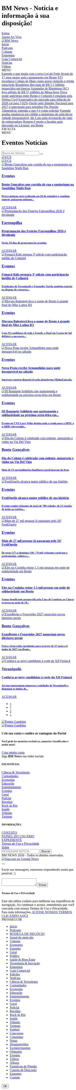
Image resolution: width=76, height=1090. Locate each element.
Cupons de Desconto (23, 1070)
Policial (6, 798)
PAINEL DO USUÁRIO (18, 836)
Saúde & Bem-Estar (22, 959)
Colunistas (16, 1037)
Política (14, 956)
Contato (15, 1077)
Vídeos (6, 66)
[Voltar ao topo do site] (3, 863)
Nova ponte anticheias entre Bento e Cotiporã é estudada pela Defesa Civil (37, 95)
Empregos (8, 55)
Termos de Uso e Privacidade (20, 843)
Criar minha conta (13, 752)
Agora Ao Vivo (11, 37)
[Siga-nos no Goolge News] (20, 859)
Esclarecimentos (20, 1048)
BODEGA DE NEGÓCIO (27, 934)
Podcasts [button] (15, 930)
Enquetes (15, 1073)
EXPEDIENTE (12, 840)
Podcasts (7, 48)
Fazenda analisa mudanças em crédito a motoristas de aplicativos (37, 112)
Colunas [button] (15, 941)
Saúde (6, 809)
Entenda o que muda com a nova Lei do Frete (31, 73)
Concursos (16, 1033)
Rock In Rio (9, 805)
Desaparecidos (19, 1044)
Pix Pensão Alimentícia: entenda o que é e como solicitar (30, 108)
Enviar (42, 884)
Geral (5, 794)
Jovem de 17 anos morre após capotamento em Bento (37, 75)
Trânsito (7, 813)
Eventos (7, 791)
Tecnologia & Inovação (25, 963)
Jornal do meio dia (21, 937)
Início (5, 44)
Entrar (6, 33)
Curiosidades (10, 776)
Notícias (7, 62)
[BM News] (10, 40)
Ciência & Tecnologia (16, 772)
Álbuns (14, 1062)
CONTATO (9, 832)
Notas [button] (13, 1040)
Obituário (16, 1051)
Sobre (5, 847)
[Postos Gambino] (14, 721)
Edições (15, 974)
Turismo (7, 816)
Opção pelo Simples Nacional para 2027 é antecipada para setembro (37, 105)
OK (5, 1086)
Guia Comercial (12, 59)
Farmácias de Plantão (23, 1066)
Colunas (7, 51)
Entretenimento (11, 787)
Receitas (7, 802)
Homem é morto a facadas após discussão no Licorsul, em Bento (32, 123)
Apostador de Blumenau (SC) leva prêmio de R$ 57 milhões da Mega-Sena (35, 90)
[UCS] (6, 157)
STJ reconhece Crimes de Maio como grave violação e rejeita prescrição (38, 81)
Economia (8, 779)
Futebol (14, 1029)
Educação (8, 783)
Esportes (15, 948)
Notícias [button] (15, 978)
